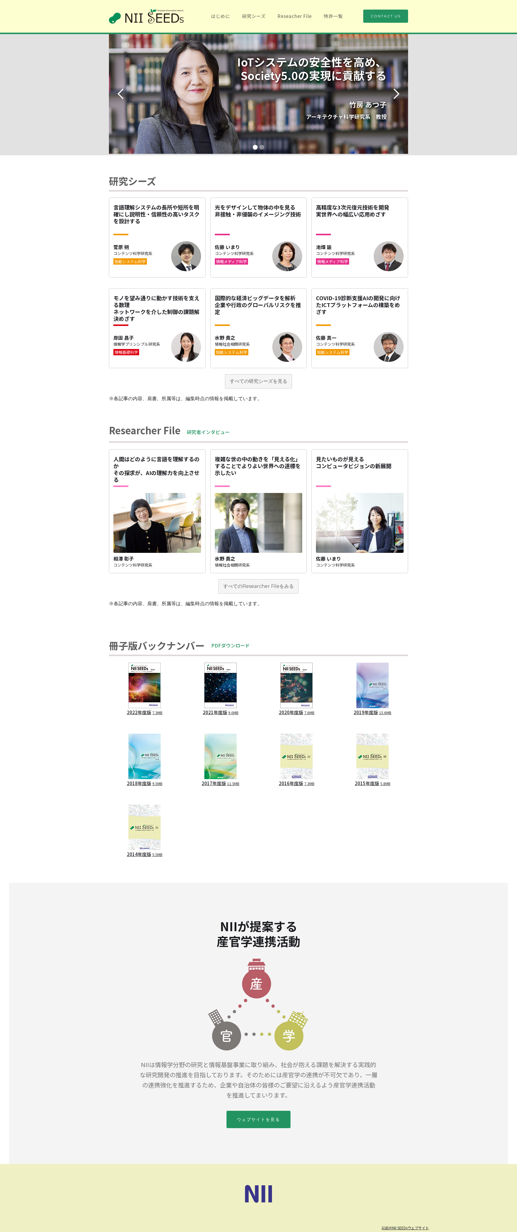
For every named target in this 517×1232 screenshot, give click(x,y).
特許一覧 (333, 16)
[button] (121, 94)
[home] (146, 16)
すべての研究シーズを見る (258, 381)
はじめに (220, 16)
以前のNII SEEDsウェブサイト (405, 1227)
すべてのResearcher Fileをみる (258, 586)
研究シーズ (254, 16)
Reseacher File (295, 16)
